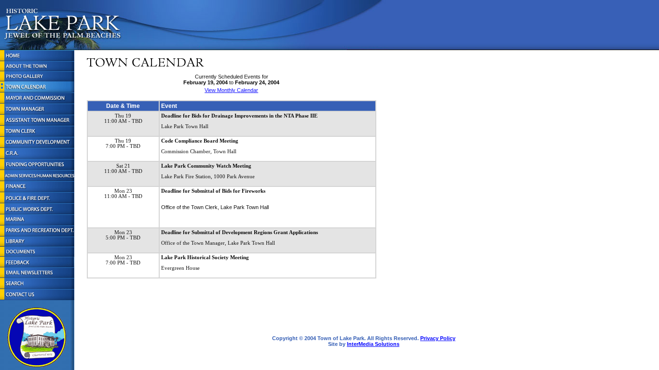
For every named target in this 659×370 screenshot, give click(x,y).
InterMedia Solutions (373, 344)
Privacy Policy (437, 338)
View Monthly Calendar (231, 90)
